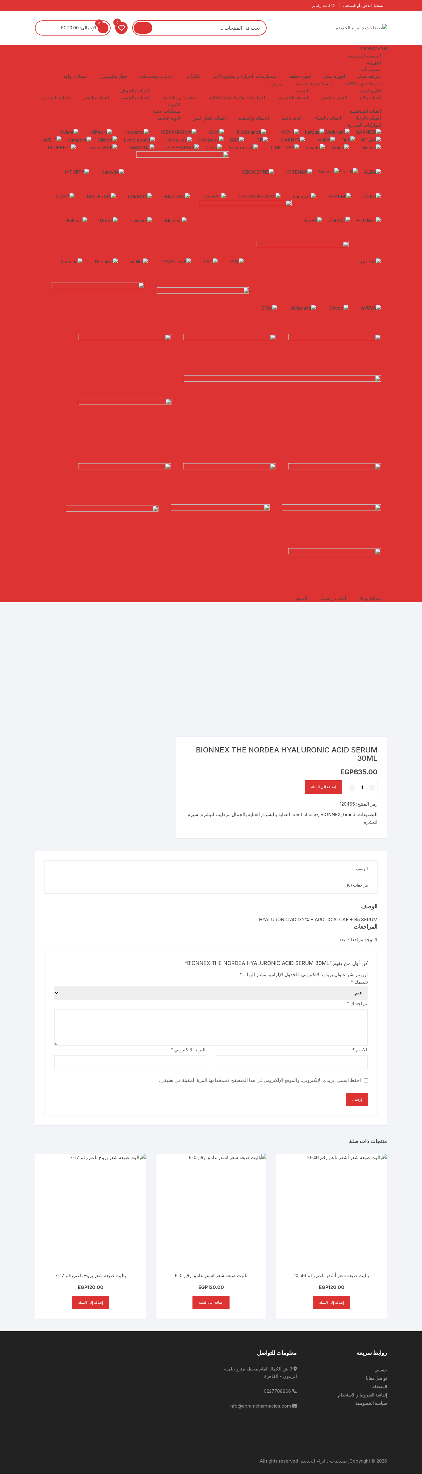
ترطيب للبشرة (215, 814)
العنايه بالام (370, 97)
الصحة (302, 91)
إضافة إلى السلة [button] (331, 1302)
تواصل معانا (376, 1378)
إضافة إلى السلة (323, 787)
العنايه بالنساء (327, 118)
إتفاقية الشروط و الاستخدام (362, 1394)
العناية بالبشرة (276, 814)
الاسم (359, 1050)
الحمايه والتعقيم (253, 118)
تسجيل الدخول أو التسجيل (363, 5)
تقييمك (359, 982)
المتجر (301, 598)
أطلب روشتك (333, 598)
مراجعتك (357, 1003)
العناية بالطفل (333, 97)
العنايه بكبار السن (209, 118)
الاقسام (373, 63)
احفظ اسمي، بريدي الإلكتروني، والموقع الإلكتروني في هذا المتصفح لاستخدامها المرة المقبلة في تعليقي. (260, 1080)
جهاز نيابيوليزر (113, 76)
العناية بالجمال (246, 814)
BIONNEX (330, 814)
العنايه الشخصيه (365, 111)
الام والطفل (369, 91)
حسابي (380, 1369)
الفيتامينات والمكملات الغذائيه (238, 97)
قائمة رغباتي (321, 5)
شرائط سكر (369, 76)
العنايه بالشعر (96, 97)
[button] (373, 48)
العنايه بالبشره (57, 97)
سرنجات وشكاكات (363, 84)
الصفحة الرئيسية (365, 56)
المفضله (379, 1386)
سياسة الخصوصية (371, 1403)
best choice (305, 814)
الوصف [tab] (362, 868)
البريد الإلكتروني (188, 1050)
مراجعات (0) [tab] (357, 885)
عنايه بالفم (291, 118)
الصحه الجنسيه (293, 97)
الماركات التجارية (364, 125)
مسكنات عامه (166, 111)
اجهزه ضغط (300, 76)
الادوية (174, 105)
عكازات (193, 76)
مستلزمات (371, 69)
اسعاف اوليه (76, 76)
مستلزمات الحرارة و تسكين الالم (244, 76)
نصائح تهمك (369, 598)
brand (349, 814)
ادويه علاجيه (168, 118)
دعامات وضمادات (157, 76)
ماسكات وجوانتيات (314, 84)
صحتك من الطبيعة (178, 97)
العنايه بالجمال (135, 91)
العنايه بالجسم (135, 97)
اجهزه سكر (334, 76)
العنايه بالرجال (367, 118)
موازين (277, 84)
